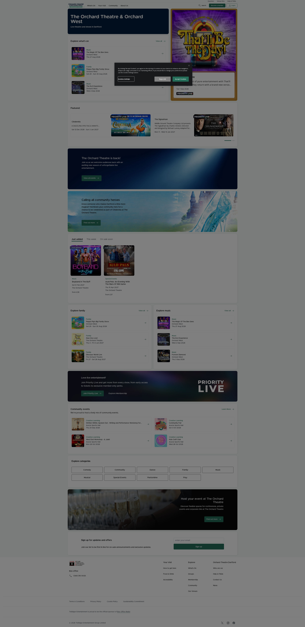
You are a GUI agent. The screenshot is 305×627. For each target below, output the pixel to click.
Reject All (162, 79)
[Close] (189, 65)
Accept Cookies (180, 79)
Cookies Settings (124, 79)
